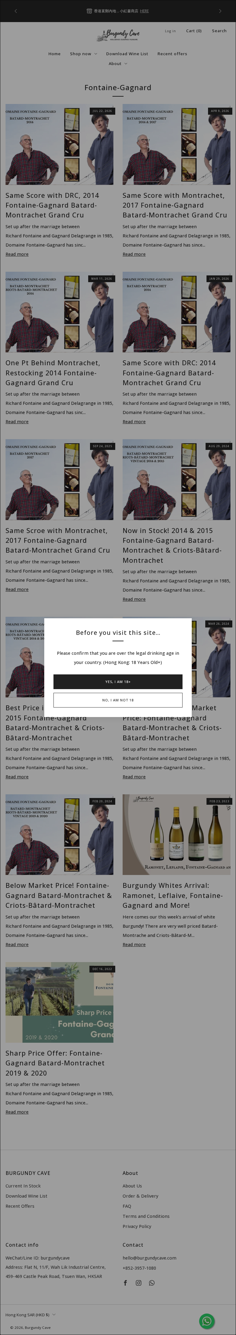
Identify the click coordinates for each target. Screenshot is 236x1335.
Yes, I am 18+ (118, 681)
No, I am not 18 (118, 700)
